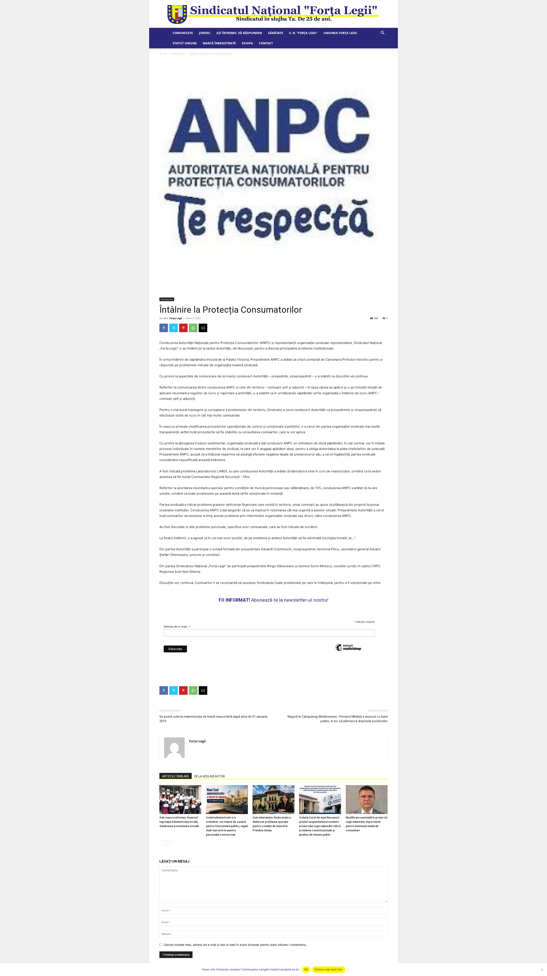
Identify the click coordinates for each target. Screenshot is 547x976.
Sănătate (275, 33)
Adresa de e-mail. (177, 627)
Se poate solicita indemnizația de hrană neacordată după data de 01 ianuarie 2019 (213, 719)
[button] (382, 33)
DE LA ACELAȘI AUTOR (209, 776)
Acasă (163, 53)
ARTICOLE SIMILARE (175, 776)
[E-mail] (203, 328)
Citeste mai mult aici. (328, 969)
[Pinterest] (183, 328)
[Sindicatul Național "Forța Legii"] (273, 14)
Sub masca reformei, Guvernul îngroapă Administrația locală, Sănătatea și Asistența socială (179, 822)
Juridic (204, 33)
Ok (306, 969)
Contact (266, 43)
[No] (542, 969)
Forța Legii (175, 318)
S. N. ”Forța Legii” (303, 33)
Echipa (247, 43)
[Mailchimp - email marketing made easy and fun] (348, 655)
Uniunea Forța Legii (340, 33)
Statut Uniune (185, 43)
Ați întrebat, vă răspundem (239, 33)
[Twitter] (173, 328)
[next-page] (169, 843)
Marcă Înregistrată (219, 43)
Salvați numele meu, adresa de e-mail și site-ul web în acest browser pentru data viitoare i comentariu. (235, 944)
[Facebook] (163, 328)
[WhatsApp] (193, 328)
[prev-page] (162, 843)
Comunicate (183, 33)
